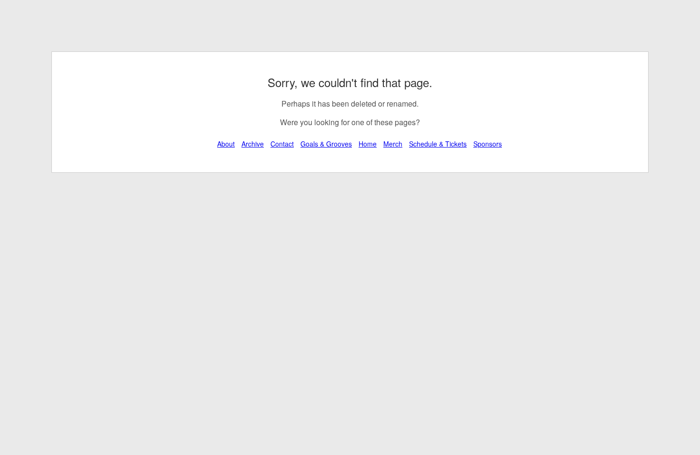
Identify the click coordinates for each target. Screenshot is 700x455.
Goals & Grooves (326, 143)
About (226, 143)
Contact (282, 143)
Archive (252, 143)
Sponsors (487, 143)
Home (368, 143)
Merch (392, 143)
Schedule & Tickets (438, 143)
